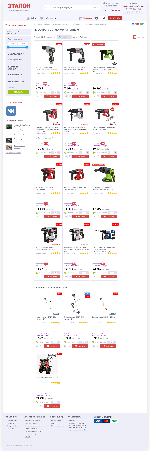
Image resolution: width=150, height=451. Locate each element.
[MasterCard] (106, 421)
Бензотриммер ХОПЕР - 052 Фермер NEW (46, 318)
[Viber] (138, 24)
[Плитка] (134, 37)
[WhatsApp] (141, 24)
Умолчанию (63, 37)
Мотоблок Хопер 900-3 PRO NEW (47, 377)
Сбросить (11, 88)
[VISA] (98, 421)
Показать (18, 92)
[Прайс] (142, 37)
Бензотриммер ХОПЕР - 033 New (103, 317)
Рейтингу (83, 37)
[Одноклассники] (136, 24)
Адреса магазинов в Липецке (133, 6)
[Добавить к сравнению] (37, 96)
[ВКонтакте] (133, 24)
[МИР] (114, 421)
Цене (75, 37)
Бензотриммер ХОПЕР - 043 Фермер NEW (74, 318)
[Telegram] (143, 24)
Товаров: (37, 37)
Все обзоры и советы (13, 153)
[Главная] (34, 24)
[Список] (138, 37)
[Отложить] (41, 96)
